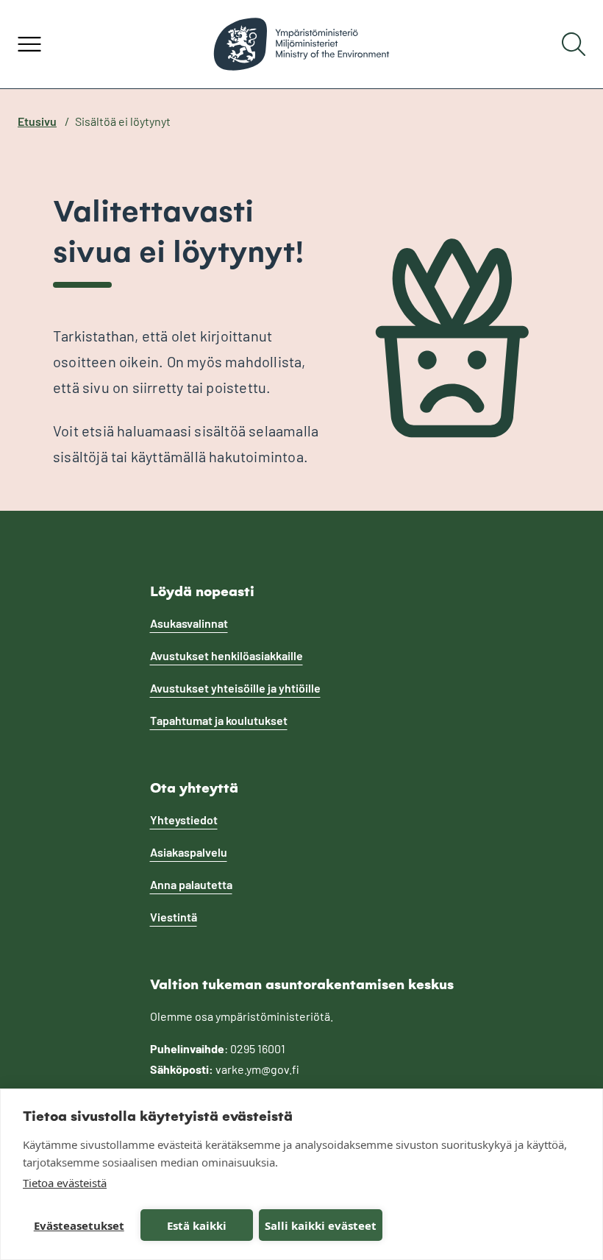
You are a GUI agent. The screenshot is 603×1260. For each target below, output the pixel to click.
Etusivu (37, 121)
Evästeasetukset (79, 1225)
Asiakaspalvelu (188, 852)
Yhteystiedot (184, 820)
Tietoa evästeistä (65, 1182)
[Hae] (573, 44)
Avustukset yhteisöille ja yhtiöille (235, 688)
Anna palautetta (191, 884)
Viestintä (173, 917)
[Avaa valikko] (29, 44)
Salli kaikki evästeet (321, 1225)
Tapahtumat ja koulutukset (219, 720)
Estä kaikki (196, 1225)
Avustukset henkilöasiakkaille (226, 655)
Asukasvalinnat (189, 623)
